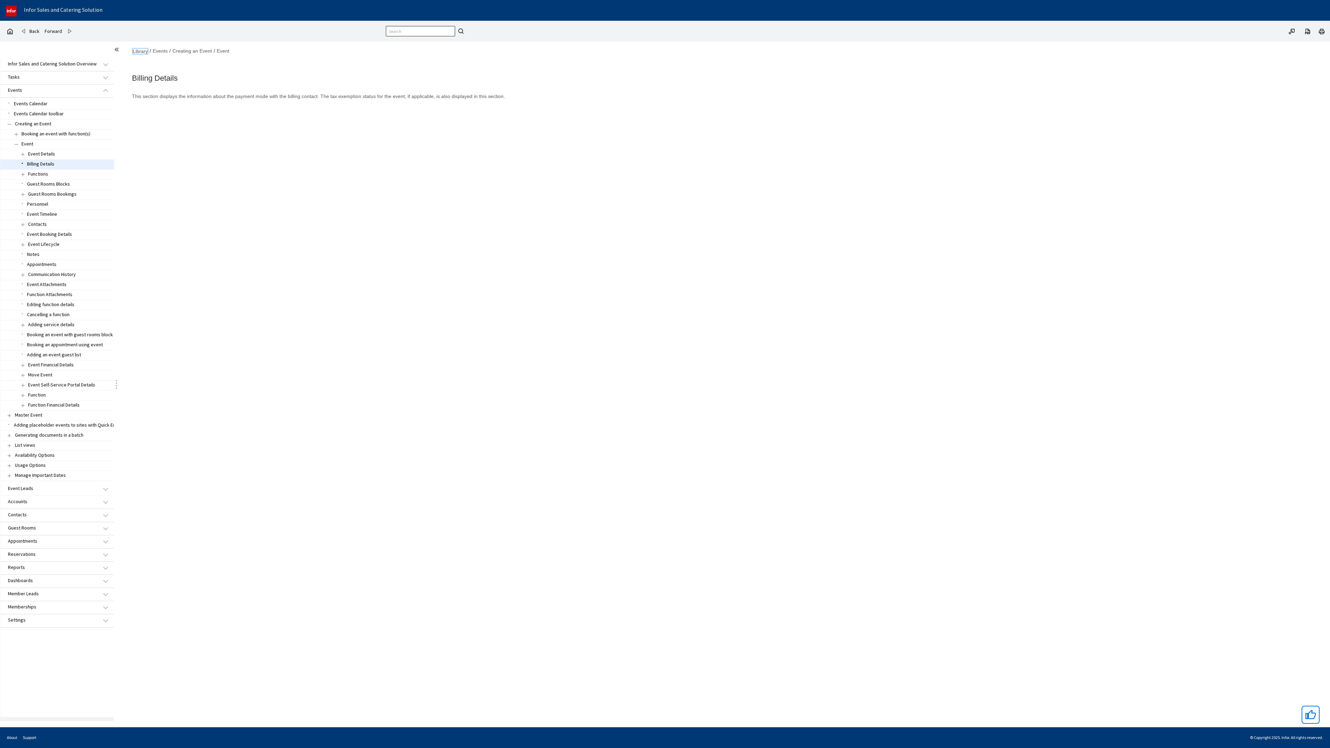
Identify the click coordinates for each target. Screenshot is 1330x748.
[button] (49, 64)
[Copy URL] (1292, 31)
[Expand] (16, 134)
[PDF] (1308, 31)
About (12, 737)
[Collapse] (9, 124)
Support (29, 737)
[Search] (460, 31)
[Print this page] (1322, 31)
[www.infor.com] (12, 10)
